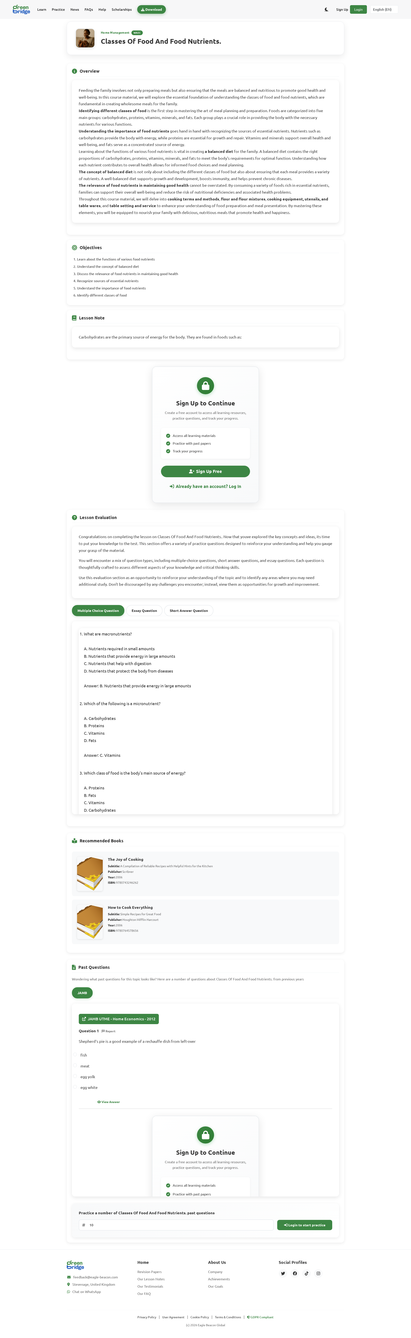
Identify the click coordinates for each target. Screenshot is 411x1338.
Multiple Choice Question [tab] (98, 611)
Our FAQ (144, 1294)
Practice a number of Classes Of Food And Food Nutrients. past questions (147, 1213)
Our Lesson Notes (151, 1279)
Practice (58, 9)
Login (358, 9)
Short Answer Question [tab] (189, 611)
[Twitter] (283, 1273)
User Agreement (173, 1317)
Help (102, 9)
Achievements (219, 1279)
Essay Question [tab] (144, 611)
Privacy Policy (146, 1317)
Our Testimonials (150, 1286)
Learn (41, 9)
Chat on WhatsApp (86, 1292)
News (74, 9)
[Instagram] (318, 1273)
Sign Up (342, 9)
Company (215, 1272)
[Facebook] (294, 1273)
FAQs (89, 9)
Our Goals (215, 1286)
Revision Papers (149, 1272)
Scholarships (122, 9)
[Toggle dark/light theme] (326, 9)
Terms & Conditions (228, 1317)
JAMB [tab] (82, 993)
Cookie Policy (200, 1317)
